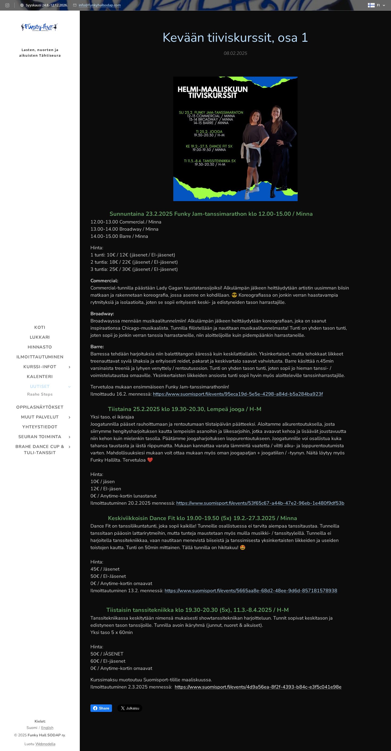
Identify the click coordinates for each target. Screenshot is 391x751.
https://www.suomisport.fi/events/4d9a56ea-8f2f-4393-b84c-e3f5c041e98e (258, 687)
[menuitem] (40, 328)
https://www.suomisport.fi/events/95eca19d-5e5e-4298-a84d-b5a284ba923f (238, 394)
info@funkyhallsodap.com (100, 5)
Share (104, 708)
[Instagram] (7, 5)
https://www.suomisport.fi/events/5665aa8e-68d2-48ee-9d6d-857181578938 (251, 590)
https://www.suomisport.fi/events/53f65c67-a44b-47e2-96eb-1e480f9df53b (260, 503)
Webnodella (45, 743)
